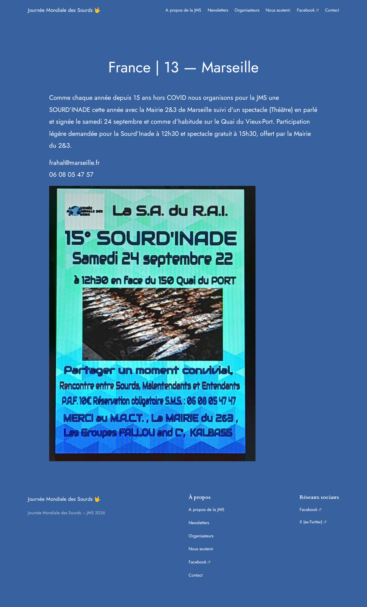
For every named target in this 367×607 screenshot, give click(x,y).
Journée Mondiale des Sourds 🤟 (64, 10)
